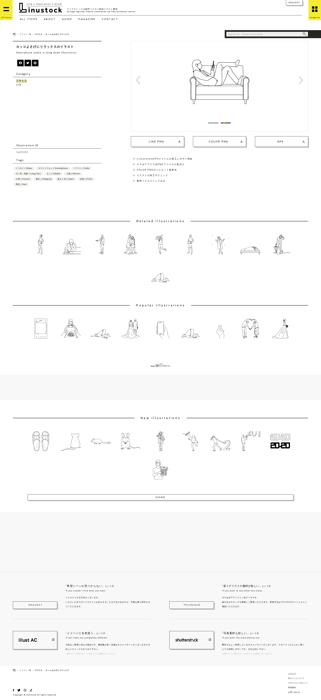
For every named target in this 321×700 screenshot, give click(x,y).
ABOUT (50, 19)
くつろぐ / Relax (24, 168)
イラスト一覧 (25, 34)
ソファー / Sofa (81, 168)
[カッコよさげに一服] (138, 80)
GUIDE (67, 19)
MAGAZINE (87, 19)
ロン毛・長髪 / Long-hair (28, 174)
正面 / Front (86, 179)
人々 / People (53, 174)
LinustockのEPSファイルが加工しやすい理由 (165, 158)
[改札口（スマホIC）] (301, 80)
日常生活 (38, 34)
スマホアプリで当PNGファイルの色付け (160, 164)
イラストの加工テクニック (152, 175)
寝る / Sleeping (43, 179)
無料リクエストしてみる (151, 180)
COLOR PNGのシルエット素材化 (157, 169)
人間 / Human (23, 179)
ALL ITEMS (29, 19)
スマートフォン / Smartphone (53, 168)
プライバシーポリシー (298, 683)
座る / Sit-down (66, 179)
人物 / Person (73, 174)
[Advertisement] (58, 115)
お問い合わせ (294, 692)
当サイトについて (296, 678)
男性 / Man (21, 184)
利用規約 (292, 687)
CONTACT (110, 19)
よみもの (292, 674)
